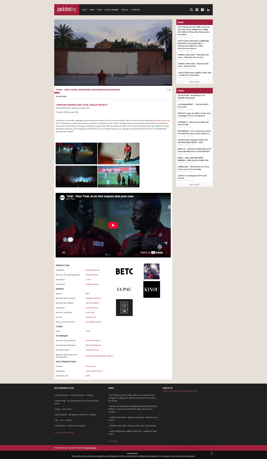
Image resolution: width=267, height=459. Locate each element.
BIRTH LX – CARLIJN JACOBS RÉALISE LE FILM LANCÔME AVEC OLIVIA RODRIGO (194, 150)
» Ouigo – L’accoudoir (63, 409)
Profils (124, 9)
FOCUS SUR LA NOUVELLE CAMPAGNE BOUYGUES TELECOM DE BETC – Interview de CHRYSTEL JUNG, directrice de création (193, 45)
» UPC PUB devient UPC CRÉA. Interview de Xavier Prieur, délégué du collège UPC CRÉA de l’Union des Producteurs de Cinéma (132, 398)
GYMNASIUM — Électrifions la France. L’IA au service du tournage (194, 167)
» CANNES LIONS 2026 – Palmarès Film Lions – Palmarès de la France (133, 418)
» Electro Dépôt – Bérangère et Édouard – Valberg (75, 414)
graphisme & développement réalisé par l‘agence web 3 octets (190, 448)
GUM (88, 375)
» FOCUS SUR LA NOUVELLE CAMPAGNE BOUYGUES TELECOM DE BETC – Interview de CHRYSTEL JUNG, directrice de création (132, 409)
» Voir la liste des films (64, 432)
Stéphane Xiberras (93, 298)
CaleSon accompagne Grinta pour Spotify (192, 176)
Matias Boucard (92, 274)
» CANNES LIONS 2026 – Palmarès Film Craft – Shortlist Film (132, 425)
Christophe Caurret (94, 322)
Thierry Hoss (91, 366)
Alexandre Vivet (92, 350)
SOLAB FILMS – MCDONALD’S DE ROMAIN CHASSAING (191, 96)
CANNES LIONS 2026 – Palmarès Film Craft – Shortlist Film (193, 64)
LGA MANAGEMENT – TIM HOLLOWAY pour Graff (193, 105)
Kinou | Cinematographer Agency (99, 356)
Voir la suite (194, 81)
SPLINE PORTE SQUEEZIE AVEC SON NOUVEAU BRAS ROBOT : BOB (193, 141)
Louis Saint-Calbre (93, 340)
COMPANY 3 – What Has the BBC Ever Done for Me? (193, 123)
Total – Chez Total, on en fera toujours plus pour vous (88, 89)
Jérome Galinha (92, 303)
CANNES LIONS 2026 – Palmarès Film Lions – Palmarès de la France (193, 55)
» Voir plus (112, 441)
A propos (135, 9)
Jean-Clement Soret (94, 371)
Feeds (99, 9)
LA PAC (88, 279)
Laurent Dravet (92, 307)
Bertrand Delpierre (93, 345)
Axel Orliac (90, 312)
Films (84, 9)
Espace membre (112, 9)
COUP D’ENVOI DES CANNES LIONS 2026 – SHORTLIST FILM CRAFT (194, 73)
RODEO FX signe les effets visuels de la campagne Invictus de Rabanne (194, 114)
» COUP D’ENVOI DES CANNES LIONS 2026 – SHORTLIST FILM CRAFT (132, 432)
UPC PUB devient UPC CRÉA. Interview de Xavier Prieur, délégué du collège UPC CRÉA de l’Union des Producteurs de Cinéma (194, 31)
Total (88, 331)
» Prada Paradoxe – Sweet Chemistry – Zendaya (74, 395)
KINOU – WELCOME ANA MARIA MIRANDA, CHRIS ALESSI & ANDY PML (193, 159)
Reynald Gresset (160, 120)
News (92, 9)
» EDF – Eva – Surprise (63, 420)
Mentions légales (90, 448)
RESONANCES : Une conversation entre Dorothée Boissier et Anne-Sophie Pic (194, 132)
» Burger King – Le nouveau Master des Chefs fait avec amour (76, 402)
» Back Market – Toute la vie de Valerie (70, 425)
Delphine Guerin (92, 284)
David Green (91, 317)
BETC (88, 293)
